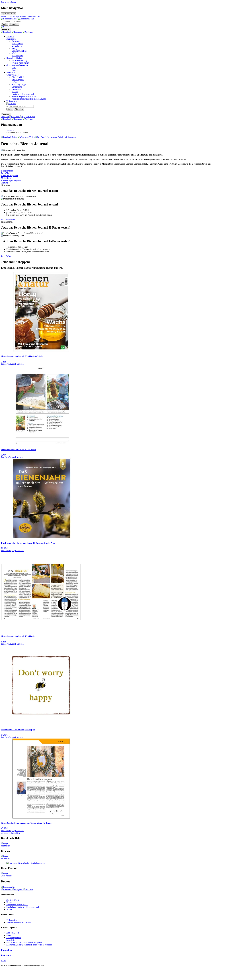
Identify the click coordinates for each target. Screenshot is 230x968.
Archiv (9, 909)
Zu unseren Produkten (10, 833)
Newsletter (16, 89)
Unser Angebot (12, 75)
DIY (14, 67)
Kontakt (9, 902)
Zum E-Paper (6, 256)
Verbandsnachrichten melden (18, 922)
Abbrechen (14, 24)
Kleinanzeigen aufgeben (11, 180)
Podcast (15, 91)
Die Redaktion (12, 900)
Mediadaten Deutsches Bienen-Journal (22, 907)
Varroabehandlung (19, 60)
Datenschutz (6, 950)
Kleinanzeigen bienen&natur (24, 96)
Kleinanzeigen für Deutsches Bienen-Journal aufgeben (29, 945)
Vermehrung (17, 46)
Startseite (10, 36)
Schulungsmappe (19, 84)
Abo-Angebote (18, 79)
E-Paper (15, 82)
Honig (14, 48)
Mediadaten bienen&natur (17, 905)
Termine (4, 183)
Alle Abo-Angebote (9, 175)
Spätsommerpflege (19, 51)
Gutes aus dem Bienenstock (18, 65)
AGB (3, 960)
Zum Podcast (6, 876)
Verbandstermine (13, 101)
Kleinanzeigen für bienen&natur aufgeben (24, 942)
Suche (4, 24)
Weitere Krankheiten (20, 63)
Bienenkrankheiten (14, 58)
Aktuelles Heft (18, 77)
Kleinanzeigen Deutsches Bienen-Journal (29, 99)
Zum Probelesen (8, 219)
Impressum (6, 955)
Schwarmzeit (17, 44)
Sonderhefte (17, 87)
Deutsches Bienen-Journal (23, 94)
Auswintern (17, 41)
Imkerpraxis (11, 39)
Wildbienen (11, 72)
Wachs (14, 53)
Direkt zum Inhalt (8, 2)
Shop (8, 935)
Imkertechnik (17, 56)
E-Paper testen (7, 171)
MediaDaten (6, 178)
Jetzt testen (5, 846)
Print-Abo (5, 173)
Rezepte (15, 70)
